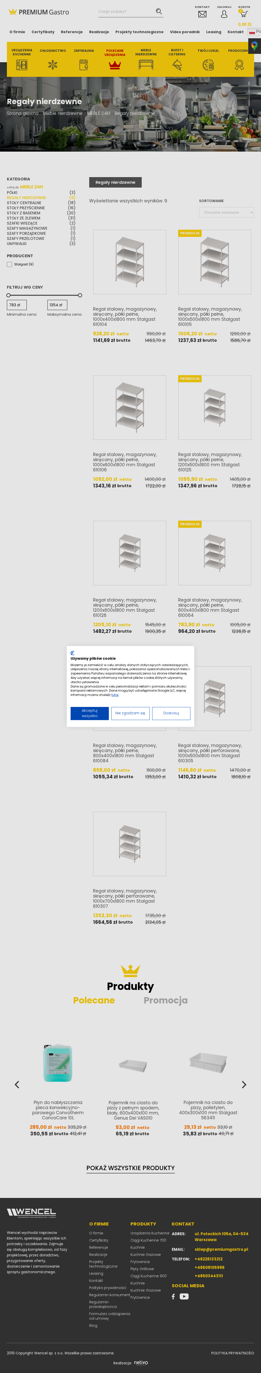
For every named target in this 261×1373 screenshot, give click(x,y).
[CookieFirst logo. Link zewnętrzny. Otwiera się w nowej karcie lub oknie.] (72, 653)
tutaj (115, 695)
